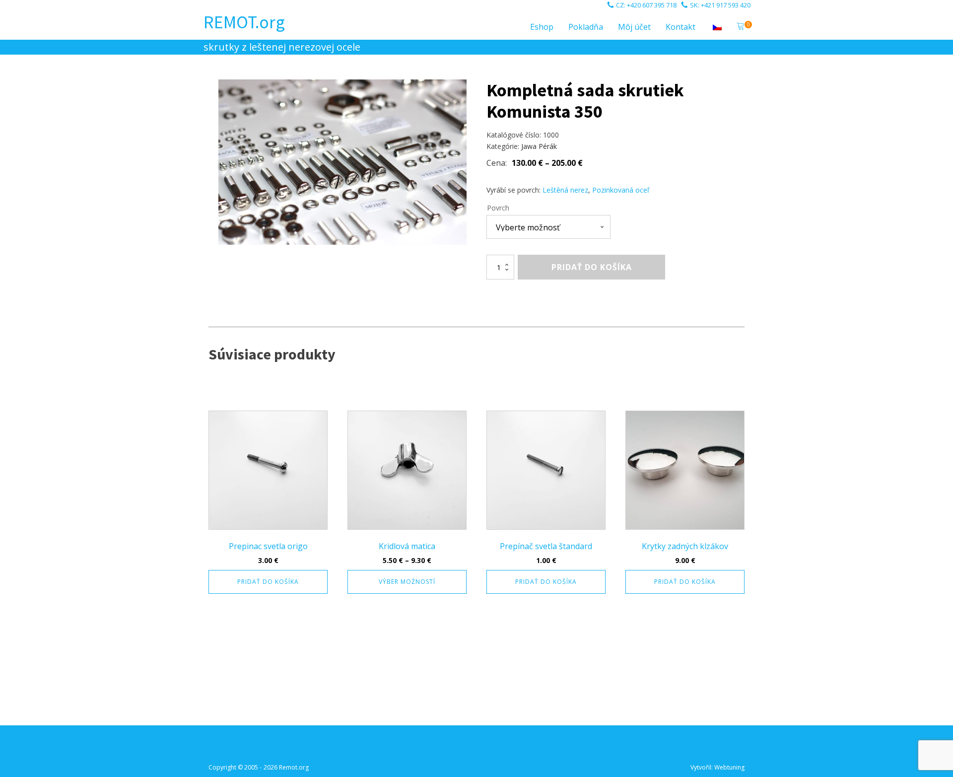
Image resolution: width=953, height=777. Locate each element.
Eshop (541, 26)
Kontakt (680, 26)
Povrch (498, 207)
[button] (741, 27)
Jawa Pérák (539, 146)
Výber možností (407, 581)
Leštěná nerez (565, 190)
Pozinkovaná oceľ (620, 190)
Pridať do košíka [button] (268, 581)
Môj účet (634, 26)
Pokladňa (585, 26)
